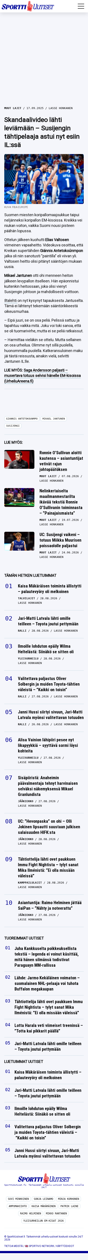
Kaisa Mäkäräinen (44, 1206)
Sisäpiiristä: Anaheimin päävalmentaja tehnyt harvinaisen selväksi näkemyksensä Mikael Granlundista (48, 786)
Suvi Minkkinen (18, 1198)
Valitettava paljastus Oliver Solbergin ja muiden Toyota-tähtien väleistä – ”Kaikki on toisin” (49, 684)
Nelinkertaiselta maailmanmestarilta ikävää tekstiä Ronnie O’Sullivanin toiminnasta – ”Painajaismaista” (61, 502)
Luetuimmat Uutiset (23, 1061)
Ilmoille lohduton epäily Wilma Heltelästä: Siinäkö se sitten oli (46, 649)
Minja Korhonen (68, 1198)
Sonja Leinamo (43, 1198)
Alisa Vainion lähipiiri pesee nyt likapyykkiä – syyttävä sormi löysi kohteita (48, 745)
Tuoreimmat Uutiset (24, 938)
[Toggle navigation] (81, 6)
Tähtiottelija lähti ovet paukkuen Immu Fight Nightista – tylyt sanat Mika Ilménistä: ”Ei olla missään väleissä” (48, 867)
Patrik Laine (69, 1206)
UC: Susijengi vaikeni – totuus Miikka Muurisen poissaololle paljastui (60, 540)
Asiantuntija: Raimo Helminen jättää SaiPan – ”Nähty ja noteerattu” (50, 905)
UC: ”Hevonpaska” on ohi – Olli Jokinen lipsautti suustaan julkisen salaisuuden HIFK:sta (49, 827)
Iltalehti (11, 300)
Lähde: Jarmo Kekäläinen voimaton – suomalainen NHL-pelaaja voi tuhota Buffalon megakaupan (47, 983)
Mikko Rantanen (56, 1213)
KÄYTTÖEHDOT (65, 1246)
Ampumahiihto (18, 1206)
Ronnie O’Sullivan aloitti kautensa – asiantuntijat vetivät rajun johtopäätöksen (61, 461)
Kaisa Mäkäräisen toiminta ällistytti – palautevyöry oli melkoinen (49, 588)
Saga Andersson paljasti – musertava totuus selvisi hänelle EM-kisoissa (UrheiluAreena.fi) (42, 375)
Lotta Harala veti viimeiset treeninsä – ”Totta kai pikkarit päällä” (49, 1028)
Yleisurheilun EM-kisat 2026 (43, 1220)
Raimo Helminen (30, 1213)
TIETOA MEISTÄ (13, 1246)
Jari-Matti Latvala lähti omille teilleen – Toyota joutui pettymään (48, 621)
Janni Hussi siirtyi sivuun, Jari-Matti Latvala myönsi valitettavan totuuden (51, 714)
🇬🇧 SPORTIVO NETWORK (39, 1246)
